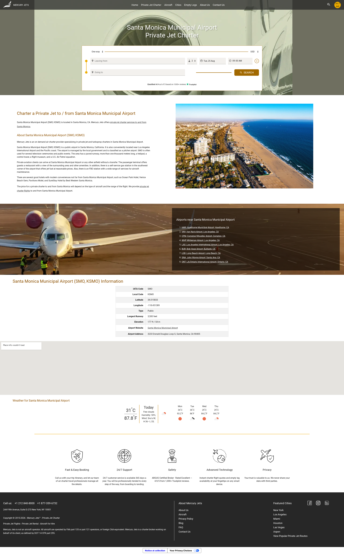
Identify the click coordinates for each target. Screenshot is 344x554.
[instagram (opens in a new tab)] (318, 503)
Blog (181, 523)
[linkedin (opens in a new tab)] (327, 503)
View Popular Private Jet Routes (290, 536)
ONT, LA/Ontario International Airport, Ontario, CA (205, 262)
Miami (276, 518)
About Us (205, 4)
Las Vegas (278, 527)
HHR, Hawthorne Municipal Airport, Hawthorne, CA (205, 227)
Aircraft (168, 4)
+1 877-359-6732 (47, 503)
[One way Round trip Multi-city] (95, 52)
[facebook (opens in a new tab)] (309, 503)
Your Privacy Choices (181, 550)
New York (278, 510)
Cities (178, 4)
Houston (277, 523)
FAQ (181, 527)
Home (135, 4)
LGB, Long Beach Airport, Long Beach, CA (201, 253)
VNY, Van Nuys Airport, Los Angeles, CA (200, 231)
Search (249, 72)
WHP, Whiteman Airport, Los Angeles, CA (201, 240)
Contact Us (219, 4)
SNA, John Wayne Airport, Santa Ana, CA (201, 257)
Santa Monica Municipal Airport (163, 328)
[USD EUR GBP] (253, 52)
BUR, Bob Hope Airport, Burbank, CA (198, 249)
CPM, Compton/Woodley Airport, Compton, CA (203, 236)
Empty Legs (190, 4)
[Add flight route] (257, 61)
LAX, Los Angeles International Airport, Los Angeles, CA (208, 244)
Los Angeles (279, 514)
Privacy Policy (186, 518)
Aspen (276, 531)
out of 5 (167, 84)
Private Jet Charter (151, 4)
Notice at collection (155, 550)
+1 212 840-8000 (25, 503)
